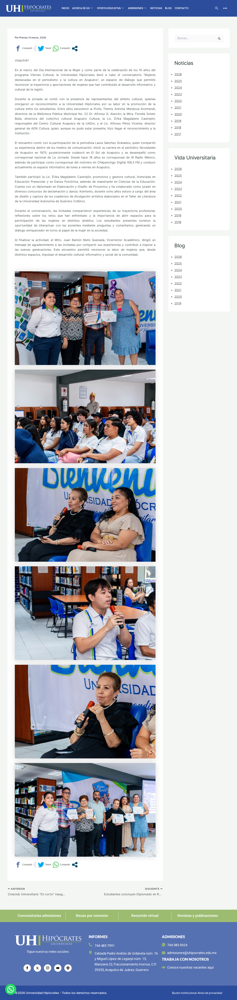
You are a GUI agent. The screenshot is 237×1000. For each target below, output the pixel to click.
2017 (177, 134)
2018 (177, 127)
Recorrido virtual (144, 915)
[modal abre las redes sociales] (74, 48)
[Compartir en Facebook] (23, 48)
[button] (216, 8)
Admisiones (135, 8)
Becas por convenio (92, 915)
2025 (178, 81)
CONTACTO (181, 8)
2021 (177, 107)
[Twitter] (37, 968)
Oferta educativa (109, 8)
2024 (178, 87)
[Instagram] (47, 968)
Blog (168, 8)
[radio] (68, 968)
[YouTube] (57, 968)
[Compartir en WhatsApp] (61, 48)
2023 (178, 94)
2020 (178, 114)
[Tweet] (44, 48)
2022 (178, 101)
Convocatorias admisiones (39, 915)
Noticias (156, 8)
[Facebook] (27, 968)
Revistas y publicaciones (197, 915)
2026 (178, 74)
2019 (177, 121)
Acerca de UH (81, 8)
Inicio (65, 8)
